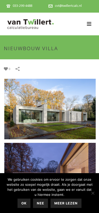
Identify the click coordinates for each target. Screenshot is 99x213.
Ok (24, 203)
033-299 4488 (22, 5)
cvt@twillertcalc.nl (68, 5)
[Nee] (92, 193)
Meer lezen (66, 203)
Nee (40, 203)
